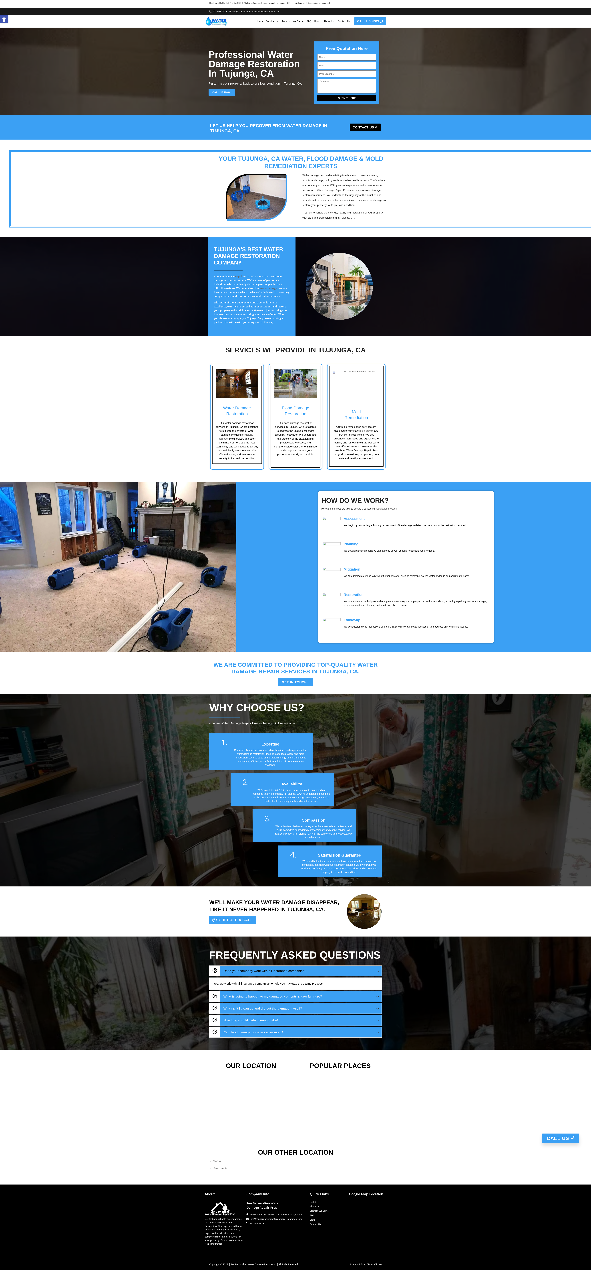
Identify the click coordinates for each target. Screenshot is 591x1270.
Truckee (217, 1161)
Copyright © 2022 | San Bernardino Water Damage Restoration (242, 1264)
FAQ (309, 21)
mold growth (366, 430)
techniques (240, 446)
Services (270, 21)
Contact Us (344, 21)
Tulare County (220, 1168)
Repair (239, 276)
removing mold (352, 605)
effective (338, 200)
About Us (329, 21)
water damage (268, 288)
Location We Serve (293, 21)
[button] (4, 19)
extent (434, 525)
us (310, 212)
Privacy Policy (357, 1264)
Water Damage (325, 190)
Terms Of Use (374, 1264)
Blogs (317, 21)
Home (259, 21)
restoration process (386, 508)
